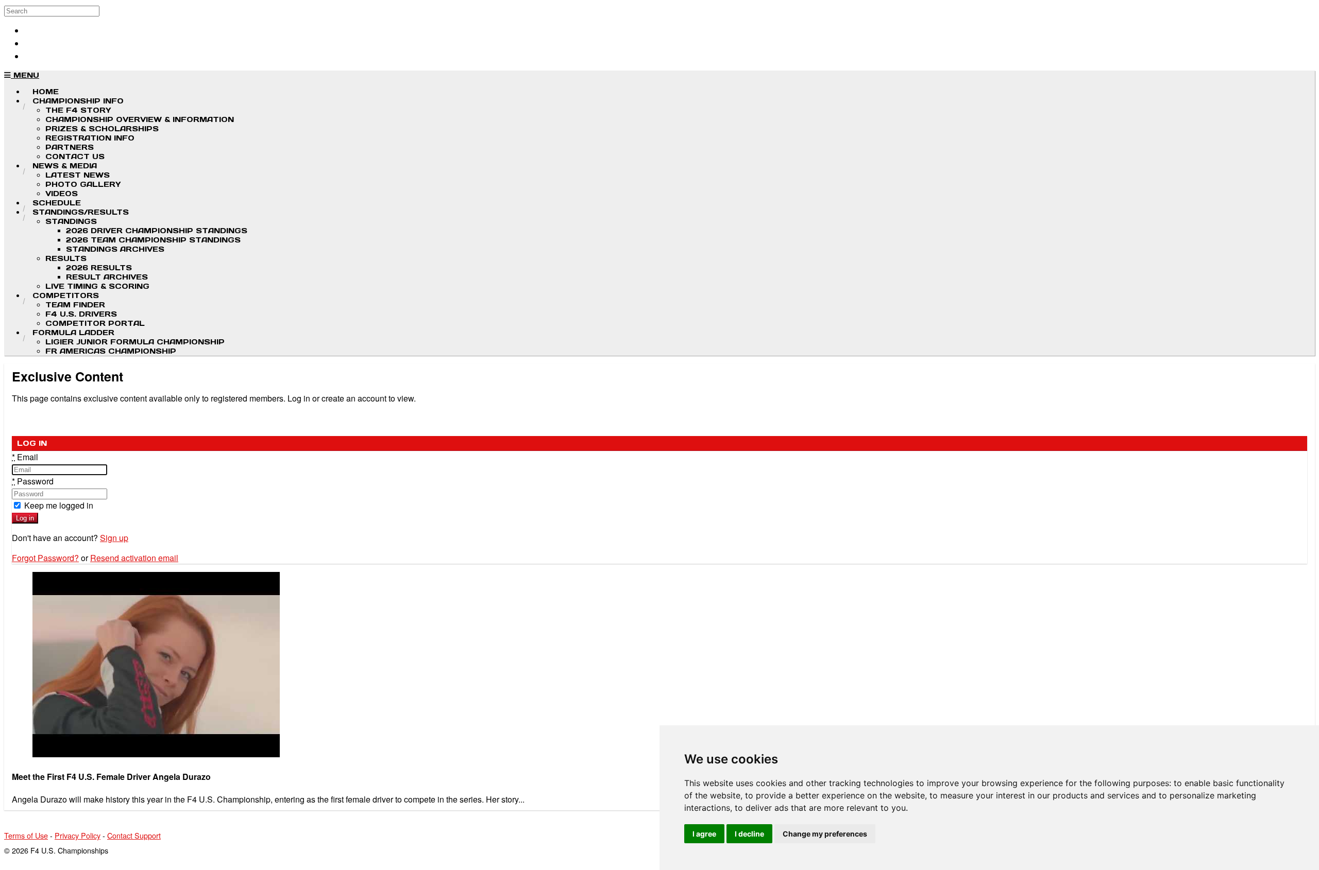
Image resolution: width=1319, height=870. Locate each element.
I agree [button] (704, 833)
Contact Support (134, 835)
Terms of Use (26, 835)
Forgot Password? (45, 558)
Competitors (65, 295)
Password (33, 481)
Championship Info (78, 101)
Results (66, 258)
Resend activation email (134, 558)
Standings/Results (80, 212)
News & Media (64, 165)
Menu (25, 75)
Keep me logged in (57, 505)
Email (25, 457)
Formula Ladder (73, 332)
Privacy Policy (77, 835)
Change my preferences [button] (825, 833)
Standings (71, 221)
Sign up (114, 538)
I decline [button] (749, 833)
